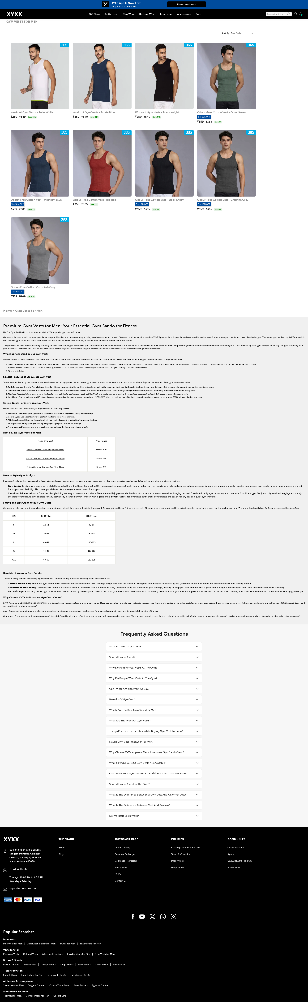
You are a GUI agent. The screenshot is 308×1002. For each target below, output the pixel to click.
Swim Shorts (84, 964)
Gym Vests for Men (105, 954)
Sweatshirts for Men (13, 985)
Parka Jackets (80, 985)
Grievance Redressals (126, 860)
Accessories (184, 14)
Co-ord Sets (59, 996)
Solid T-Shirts (10, 975)
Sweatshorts (119, 964)
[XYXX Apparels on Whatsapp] (163, 917)
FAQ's (118, 874)
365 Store (94, 14)
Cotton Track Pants (59, 985)
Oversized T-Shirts (56, 975)
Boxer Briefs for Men (90, 944)
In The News (233, 867)
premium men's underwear (34, 603)
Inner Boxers (29, 964)
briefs (59, 616)
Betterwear (112, 14)
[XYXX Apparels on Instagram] (173, 917)
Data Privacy (177, 860)
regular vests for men (92, 611)
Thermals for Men (12, 996)
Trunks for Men (67, 944)
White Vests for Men (52, 954)
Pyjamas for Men (100, 985)
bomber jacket (118, 496)
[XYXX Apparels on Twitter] (152, 916)
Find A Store (121, 867)
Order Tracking (122, 847)
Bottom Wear (147, 14)
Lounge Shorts (48, 964)
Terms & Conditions (181, 854)
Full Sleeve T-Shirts (80, 975)
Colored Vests (30, 954)
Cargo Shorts (66, 964)
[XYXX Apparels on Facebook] (133, 917)
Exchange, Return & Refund (185, 847)
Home (7, 310)
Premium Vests (11, 954)
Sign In (230, 854)
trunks (69, 616)
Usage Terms (177, 867)
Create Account (235, 847)
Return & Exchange (125, 854)
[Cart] (295, 14)
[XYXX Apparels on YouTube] (142, 916)
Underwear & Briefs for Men (41, 944)
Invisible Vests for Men (78, 954)
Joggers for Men (36, 985)
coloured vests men (116, 611)
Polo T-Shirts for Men (32, 975)
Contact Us (120, 881)
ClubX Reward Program (239, 860)
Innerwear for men (12, 944)
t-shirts (230, 616)
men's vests (68, 611)
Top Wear (129, 14)
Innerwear (166, 14)
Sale (198, 14)
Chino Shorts (101, 964)
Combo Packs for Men (37, 996)
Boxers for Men (11, 964)
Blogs (61, 854)
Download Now (186, 4)
